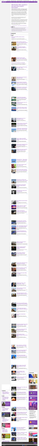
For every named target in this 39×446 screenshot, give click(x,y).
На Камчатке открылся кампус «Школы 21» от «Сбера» (22, 273)
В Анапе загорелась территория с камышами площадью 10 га (21, 253)
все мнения (9, 400)
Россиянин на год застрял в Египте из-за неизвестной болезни (8, 425)
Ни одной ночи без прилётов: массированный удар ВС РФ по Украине (32, 408)
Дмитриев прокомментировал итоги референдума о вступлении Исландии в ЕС (7, 415)
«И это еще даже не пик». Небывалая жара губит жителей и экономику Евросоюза (5, 409)
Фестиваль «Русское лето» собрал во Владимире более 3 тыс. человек (21, 206)
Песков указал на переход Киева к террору (21, 314)
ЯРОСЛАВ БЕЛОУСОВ (4, 400)
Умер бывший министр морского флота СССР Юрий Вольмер (22, 191)
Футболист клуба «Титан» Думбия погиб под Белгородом (22, 387)
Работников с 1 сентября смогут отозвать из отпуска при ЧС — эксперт (22, 433)
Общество (7, 423)
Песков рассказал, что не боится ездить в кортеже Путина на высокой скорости (22, 87)
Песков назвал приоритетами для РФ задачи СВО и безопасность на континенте (22, 293)
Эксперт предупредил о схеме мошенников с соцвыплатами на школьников (21, 372)
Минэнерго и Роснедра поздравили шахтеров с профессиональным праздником (21, 247)
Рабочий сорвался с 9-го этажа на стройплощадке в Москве (21, 119)
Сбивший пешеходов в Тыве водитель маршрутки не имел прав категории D (21, 82)
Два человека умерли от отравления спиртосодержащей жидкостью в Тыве (22, 221)
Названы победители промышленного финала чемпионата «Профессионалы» (18, 30)
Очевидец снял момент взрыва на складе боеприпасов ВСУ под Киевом (22, 398)
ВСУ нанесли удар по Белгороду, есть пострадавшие (18, 62)
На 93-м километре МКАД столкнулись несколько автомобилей (17, 37)
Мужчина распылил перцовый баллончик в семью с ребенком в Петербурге (22, 145)
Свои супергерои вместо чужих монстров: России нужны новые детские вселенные (5, 398)
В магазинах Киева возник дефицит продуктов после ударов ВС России (18, 28)
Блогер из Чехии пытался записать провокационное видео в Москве (21, 408)
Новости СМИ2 (12, 34)
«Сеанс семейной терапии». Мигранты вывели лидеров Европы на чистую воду (6, 441)
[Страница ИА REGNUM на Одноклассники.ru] (25, 445)
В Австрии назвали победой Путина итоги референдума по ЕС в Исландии (22, 263)
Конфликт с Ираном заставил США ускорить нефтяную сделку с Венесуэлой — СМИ (22, 139)
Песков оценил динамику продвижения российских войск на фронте (22, 329)
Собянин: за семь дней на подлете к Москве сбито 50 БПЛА (21, 242)
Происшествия (7, 434)
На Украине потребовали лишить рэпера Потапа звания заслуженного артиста (22, 413)
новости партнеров (14, 33)
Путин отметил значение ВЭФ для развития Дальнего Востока (21, 428)
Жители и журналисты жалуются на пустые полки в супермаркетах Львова (5, 392)
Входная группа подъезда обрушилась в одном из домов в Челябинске (22, 350)
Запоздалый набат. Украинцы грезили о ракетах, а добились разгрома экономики (5, 430)
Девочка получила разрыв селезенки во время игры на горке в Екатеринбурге (22, 170)
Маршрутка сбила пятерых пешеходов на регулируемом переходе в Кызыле (22, 150)
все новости (3, 394)
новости (12, 35)
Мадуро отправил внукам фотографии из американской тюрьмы (22, 77)
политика (4, 407)
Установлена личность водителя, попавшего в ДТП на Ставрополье (8, 436)
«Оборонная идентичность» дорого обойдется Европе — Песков (21, 283)
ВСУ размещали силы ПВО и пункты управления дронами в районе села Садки (22, 180)
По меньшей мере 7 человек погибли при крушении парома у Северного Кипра (18, 29)
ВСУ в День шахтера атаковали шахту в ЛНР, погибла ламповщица (22, 377)
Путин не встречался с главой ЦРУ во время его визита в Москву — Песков (21, 345)
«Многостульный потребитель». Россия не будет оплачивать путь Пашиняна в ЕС (5, 420)
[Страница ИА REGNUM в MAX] (22, 445)
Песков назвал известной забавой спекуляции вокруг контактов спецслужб (22, 356)
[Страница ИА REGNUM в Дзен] (26, 445)
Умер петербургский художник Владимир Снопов (22, 201)
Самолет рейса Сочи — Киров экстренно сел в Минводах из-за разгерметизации (22, 160)
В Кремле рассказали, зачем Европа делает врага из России (21, 288)
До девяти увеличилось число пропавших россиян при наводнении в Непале (22, 124)
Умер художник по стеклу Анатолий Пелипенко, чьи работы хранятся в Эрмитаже (21, 185)
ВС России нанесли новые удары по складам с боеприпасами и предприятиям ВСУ (22, 309)
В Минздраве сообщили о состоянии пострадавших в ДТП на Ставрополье (21, 438)
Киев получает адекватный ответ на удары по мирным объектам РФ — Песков (22, 324)
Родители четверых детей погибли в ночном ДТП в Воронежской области (21, 392)
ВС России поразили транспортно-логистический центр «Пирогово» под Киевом (8, 403)
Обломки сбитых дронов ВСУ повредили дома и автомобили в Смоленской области (22, 303)
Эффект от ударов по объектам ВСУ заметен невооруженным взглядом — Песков (21, 366)
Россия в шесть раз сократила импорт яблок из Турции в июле (21, 165)
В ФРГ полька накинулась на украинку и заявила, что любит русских (22, 268)
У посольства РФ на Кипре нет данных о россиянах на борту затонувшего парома (22, 108)
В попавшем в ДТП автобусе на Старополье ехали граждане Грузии (21, 211)
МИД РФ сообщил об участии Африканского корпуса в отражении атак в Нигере (22, 335)
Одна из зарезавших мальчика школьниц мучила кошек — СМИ (22, 67)
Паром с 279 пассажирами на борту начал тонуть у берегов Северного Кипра (22, 226)
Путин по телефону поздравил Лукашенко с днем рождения (22, 418)
